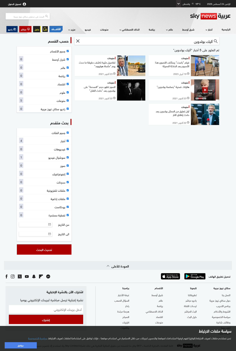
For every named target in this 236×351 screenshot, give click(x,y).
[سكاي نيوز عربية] (210, 16)
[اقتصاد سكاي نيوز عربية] (56, 29)
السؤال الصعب (121, 300)
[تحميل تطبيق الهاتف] (182, 276)
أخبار (210, 29)
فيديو (88, 29)
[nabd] (48, 276)
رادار (127, 306)
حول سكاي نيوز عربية (220, 300)
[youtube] (27, 276)
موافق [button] (21, 345)
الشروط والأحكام (222, 311)
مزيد (73, 29)
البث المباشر (190, 311)
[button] (25, 29)
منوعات (104, 29)
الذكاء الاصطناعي (131, 29)
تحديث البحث (44, 249)
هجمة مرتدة (123, 311)
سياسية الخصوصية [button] (37, 338)
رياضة (152, 29)
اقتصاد (159, 317)
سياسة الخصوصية (221, 317)
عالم (170, 29)
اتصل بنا (226, 295)
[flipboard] (41, 276)
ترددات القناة (190, 306)
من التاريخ (63, 224)
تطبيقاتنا (192, 295)
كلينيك (125, 322)
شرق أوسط (188, 29)
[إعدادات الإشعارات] (45, 29)
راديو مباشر (191, 300)
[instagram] (13, 276)
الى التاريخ (63, 234)
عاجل (37, 29)
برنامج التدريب (223, 306)
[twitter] (20, 276)
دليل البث (192, 317)
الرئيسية (226, 29)
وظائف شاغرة (223, 322)
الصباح (125, 317)
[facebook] (7, 276)
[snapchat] (34, 276)
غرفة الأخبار (123, 295)
